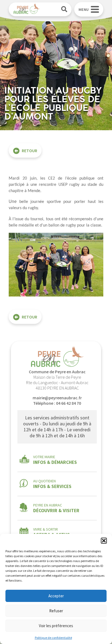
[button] (104, 540)
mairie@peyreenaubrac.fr (57, 397)
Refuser (56, 610)
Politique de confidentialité (53, 638)
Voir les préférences (56, 625)
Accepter (56, 595)
